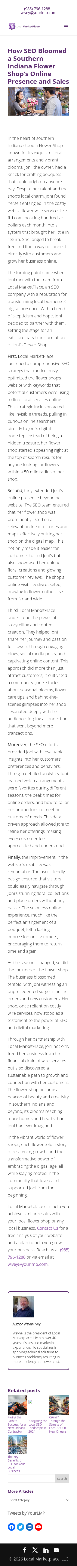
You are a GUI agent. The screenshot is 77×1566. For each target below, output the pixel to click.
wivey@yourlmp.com (28, 1264)
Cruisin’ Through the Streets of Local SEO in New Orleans (58, 1424)
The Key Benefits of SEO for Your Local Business (16, 1464)
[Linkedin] (46, 1550)
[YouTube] (56, 1550)
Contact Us (47, 1228)
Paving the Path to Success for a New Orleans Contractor (17, 1424)
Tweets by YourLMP (26, 1513)
